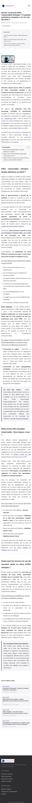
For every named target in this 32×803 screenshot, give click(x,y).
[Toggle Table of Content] (27, 147)
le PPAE (27, 78)
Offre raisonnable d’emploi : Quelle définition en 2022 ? (16, 36)
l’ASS (19, 128)
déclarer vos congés (20, 665)
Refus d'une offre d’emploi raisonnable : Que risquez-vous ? (15, 40)
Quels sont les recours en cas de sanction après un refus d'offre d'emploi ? (14, 44)
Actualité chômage (6, 774)
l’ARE (15, 128)
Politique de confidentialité (9, 791)
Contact (3, 794)
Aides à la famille (6, 781)
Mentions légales (6, 789)
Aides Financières (6, 776)
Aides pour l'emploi (7, 779)
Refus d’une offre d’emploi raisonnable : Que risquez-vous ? (15, 155)
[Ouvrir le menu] (29, 5)
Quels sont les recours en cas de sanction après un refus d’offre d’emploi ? (16, 159)
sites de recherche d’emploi (19, 418)
